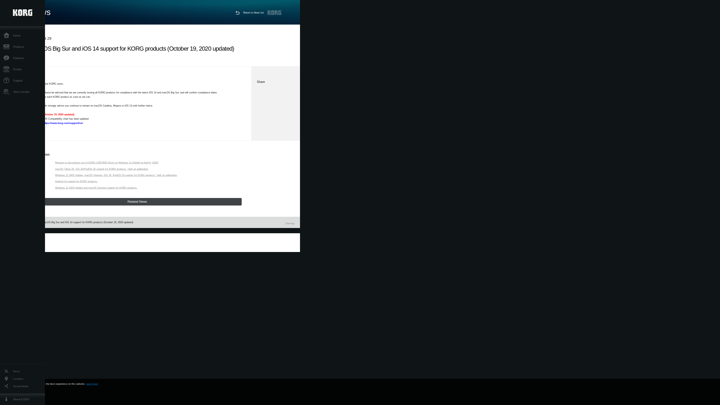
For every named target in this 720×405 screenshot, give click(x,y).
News (16, 371)
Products (18, 46)
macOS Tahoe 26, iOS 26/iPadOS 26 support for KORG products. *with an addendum (101, 169)
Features (18, 58)
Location (18, 378)
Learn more (92, 383)
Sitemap (289, 223)
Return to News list (253, 12)
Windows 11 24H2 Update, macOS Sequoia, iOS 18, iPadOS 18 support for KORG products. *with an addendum (116, 175)
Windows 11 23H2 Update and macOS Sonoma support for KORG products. (96, 187)
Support (18, 80)
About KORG (21, 399)
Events (17, 69)
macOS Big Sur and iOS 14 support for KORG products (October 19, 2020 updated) (87, 222)
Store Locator (21, 91)
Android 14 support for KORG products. (76, 181)
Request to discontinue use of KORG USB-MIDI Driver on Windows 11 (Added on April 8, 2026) (106, 162)
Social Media (20, 386)
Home (17, 35)
